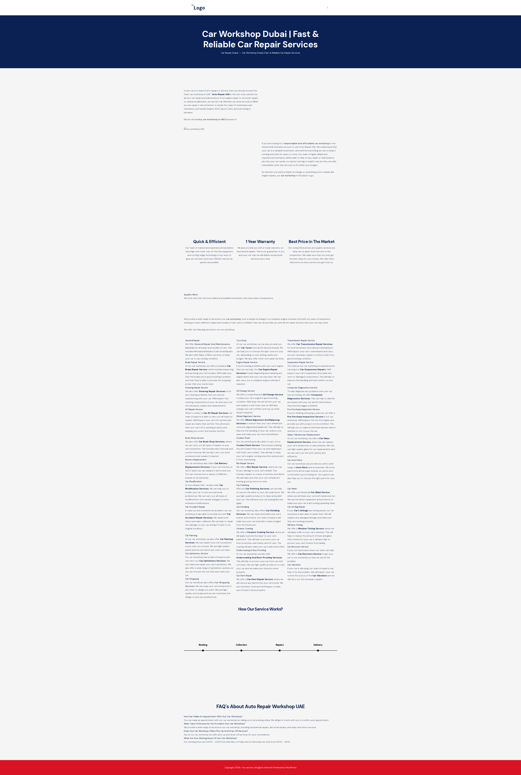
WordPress (291, 767)
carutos (249, 767)
